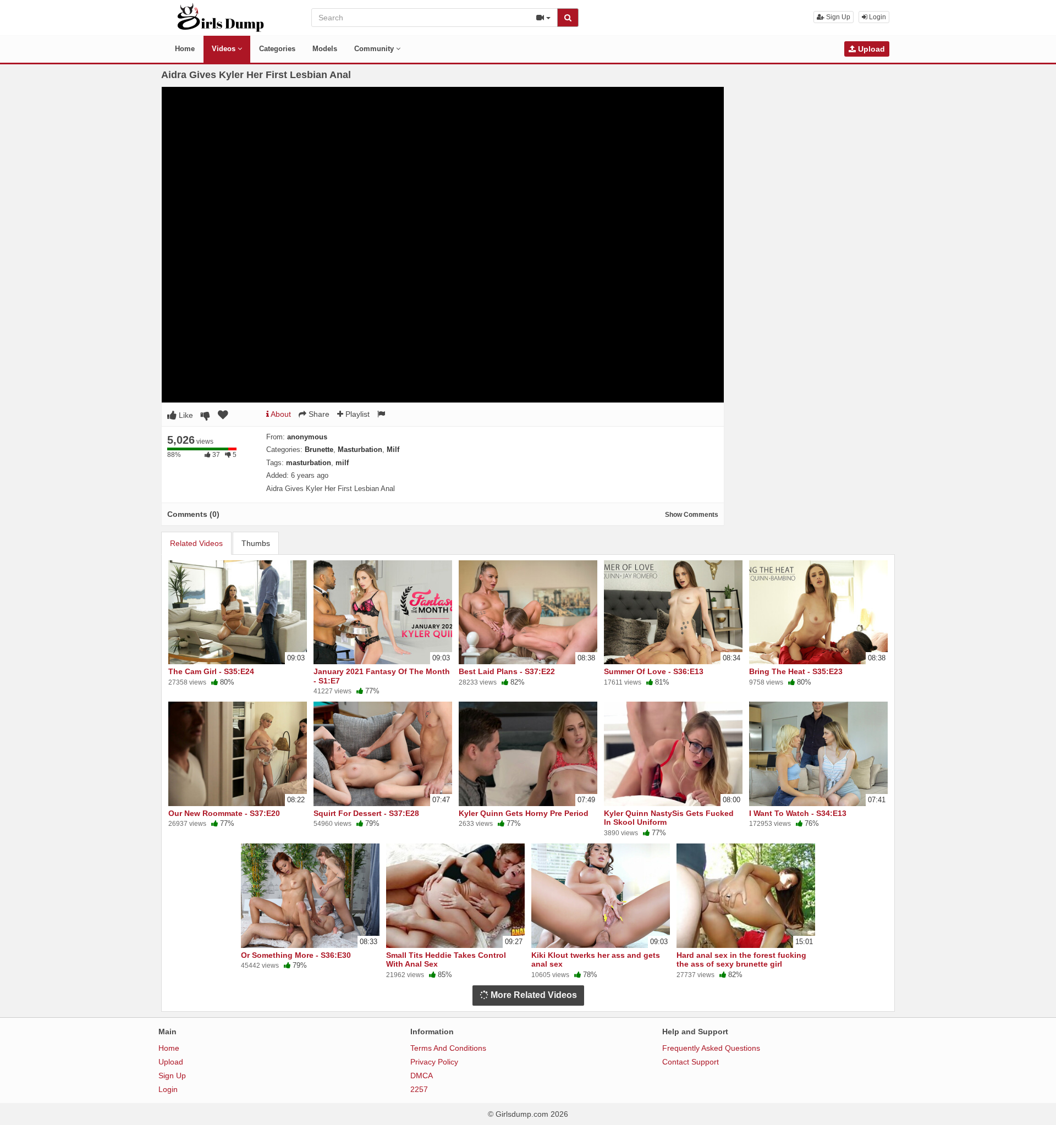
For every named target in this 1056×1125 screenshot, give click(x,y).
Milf (393, 449)
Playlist (356, 414)
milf (342, 463)
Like (185, 415)
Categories (277, 49)
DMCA (421, 1075)
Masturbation (360, 449)
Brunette (319, 449)
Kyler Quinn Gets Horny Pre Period (523, 813)
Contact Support (690, 1061)
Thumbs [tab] (255, 543)
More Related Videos (532, 995)
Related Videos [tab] (196, 543)
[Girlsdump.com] (221, 17)
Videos (225, 49)
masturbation (308, 463)
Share (317, 414)
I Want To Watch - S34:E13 (797, 813)
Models (324, 49)
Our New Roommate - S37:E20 (224, 813)
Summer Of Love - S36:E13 (653, 671)
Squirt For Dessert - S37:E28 (366, 813)
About (280, 414)
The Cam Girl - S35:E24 (211, 671)
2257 (419, 1089)
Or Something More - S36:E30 (296, 955)
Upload (870, 49)
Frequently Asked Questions (711, 1048)
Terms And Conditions (448, 1048)
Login (876, 17)
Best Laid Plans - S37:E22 (507, 671)
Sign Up (837, 17)
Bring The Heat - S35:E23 (796, 671)
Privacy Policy (434, 1061)
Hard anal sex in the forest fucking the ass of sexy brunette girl (741, 959)
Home (185, 49)
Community (375, 49)
